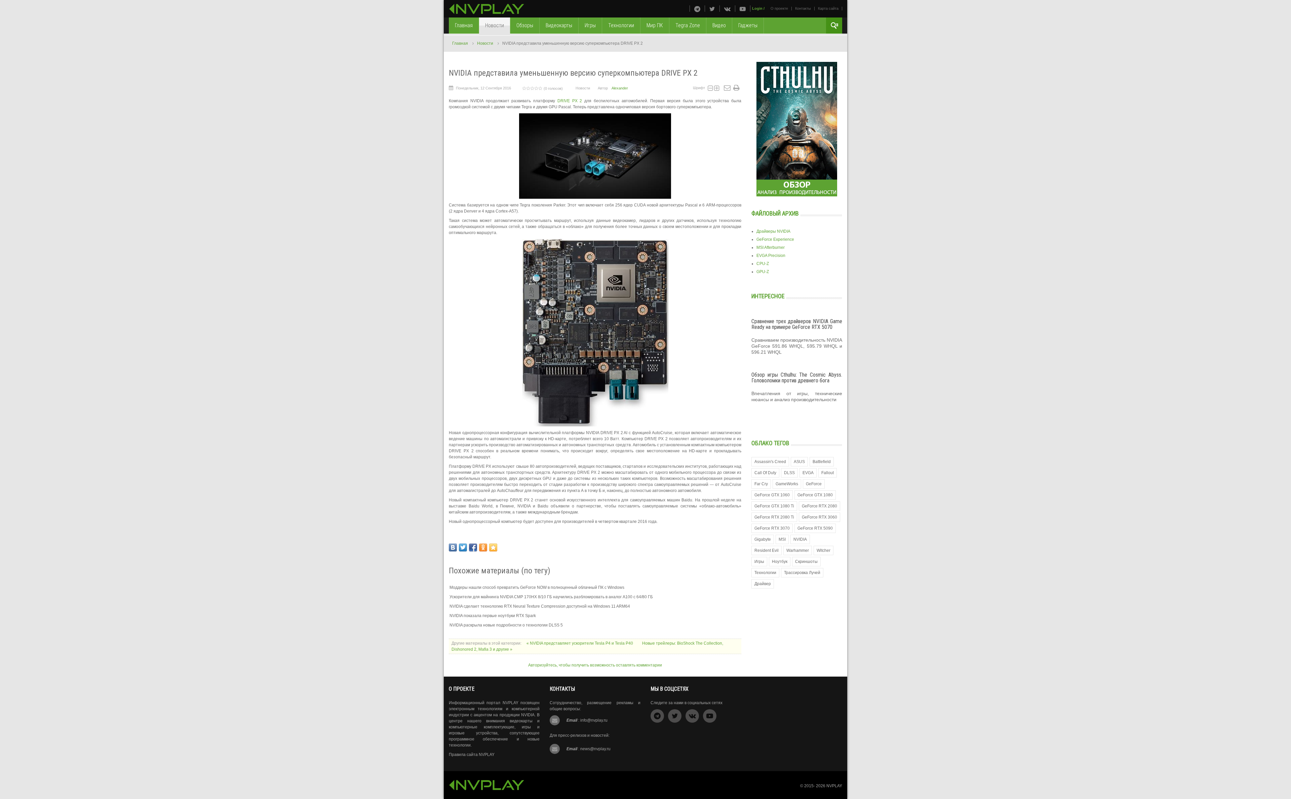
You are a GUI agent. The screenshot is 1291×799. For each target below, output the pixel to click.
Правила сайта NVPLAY (472, 754)
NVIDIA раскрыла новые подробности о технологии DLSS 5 (506, 625)
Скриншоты (806, 561)
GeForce (814, 484)
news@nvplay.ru (595, 749)
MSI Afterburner (770, 247)
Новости (485, 43)
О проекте (779, 8)
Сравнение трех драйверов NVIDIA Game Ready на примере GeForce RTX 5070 (796, 324)
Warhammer (797, 550)
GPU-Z (762, 271)
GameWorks (787, 484)
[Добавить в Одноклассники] (483, 547)
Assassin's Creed (770, 461)
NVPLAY (834, 786)
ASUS (799, 461)
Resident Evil (766, 550)
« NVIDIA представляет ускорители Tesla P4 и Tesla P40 (580, 643)
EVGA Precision (770, 255)
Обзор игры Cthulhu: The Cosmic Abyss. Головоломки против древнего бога (796, 378)
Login (757, 8)
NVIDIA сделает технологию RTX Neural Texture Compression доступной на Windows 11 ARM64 (539, 606)
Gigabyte (762, 539)
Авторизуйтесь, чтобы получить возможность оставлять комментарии (595, 665)
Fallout (827, 472)
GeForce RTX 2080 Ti (774, 517)
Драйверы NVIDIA (773, 231)
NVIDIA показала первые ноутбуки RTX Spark (492, 615)
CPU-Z (762, 263)
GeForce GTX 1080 (815, 495)
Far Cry (761, 484)
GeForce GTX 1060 (772, 495)
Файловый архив (775, 213)
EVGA (808, 472)
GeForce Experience (775, 239)
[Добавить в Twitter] (463, 547)
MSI (782, 539)
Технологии (765, 572)
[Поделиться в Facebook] (473, 547)
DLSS (789, 472)
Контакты (803, 8)
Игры (759, 561)
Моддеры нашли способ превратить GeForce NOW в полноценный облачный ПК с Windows (536, 587)
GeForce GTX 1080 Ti (774, 506)
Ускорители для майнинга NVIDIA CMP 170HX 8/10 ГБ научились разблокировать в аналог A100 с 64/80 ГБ (551, 597)
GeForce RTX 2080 (819, 506)
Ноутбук (779, 561)
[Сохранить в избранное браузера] (493, 547)
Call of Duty (765, 472)
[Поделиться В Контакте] (453, 547)
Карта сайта (828, 8)
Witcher (823, 550)
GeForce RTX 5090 (815, 528)
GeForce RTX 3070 (772, 528)
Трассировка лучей (802, 572)
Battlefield (822, 461)
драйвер (762, 583)
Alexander (620, 88)
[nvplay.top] (486, 9)
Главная (460, 43)
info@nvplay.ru (594, 720)
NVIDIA (800, 539)
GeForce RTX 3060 (819, 517)
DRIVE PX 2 (569, 101)
